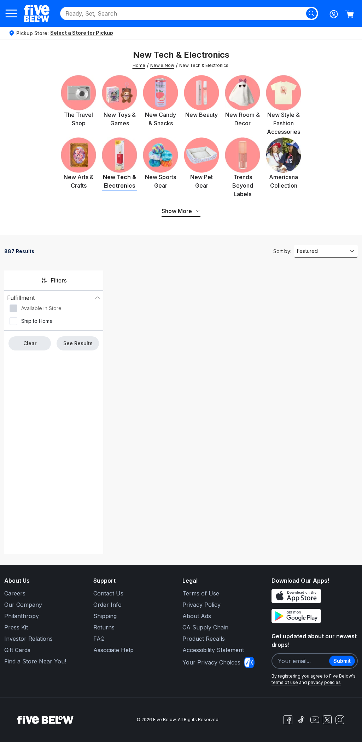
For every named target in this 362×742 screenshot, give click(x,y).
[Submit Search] (311, 13)
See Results (78, 343)
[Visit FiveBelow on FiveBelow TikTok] (301, 719)
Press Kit (16, 627)
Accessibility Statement (213, 649)
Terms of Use (200, 593)
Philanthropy (21, 616)
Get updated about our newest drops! (314, 640)
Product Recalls (203, 638)
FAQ (99, 638)
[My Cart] (349, 14)
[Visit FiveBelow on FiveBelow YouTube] (314, 719)
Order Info (107, 604)
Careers (14, 593)
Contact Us (108, 593)
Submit (342, 661)
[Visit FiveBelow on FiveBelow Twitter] (327, 719)
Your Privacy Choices (211, 662)
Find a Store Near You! (35, 661)
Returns (104, 627)
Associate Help (113, 649)
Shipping (105, 616)
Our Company (23, 604)
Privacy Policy (201, 604)
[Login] (334, 14)
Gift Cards (17, 649)
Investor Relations (28, 638)
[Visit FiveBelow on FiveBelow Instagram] (339, 719)
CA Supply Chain (205, 627)
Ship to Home (37, 321)
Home (139, 65)
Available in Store (41, 308)
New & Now (162, 65)
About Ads (196, 616)
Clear (29, 343)
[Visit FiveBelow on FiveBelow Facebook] (287, 719)
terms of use (285, 682)
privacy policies (324, 682)
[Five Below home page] (36, 13)
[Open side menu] (11, 13)
